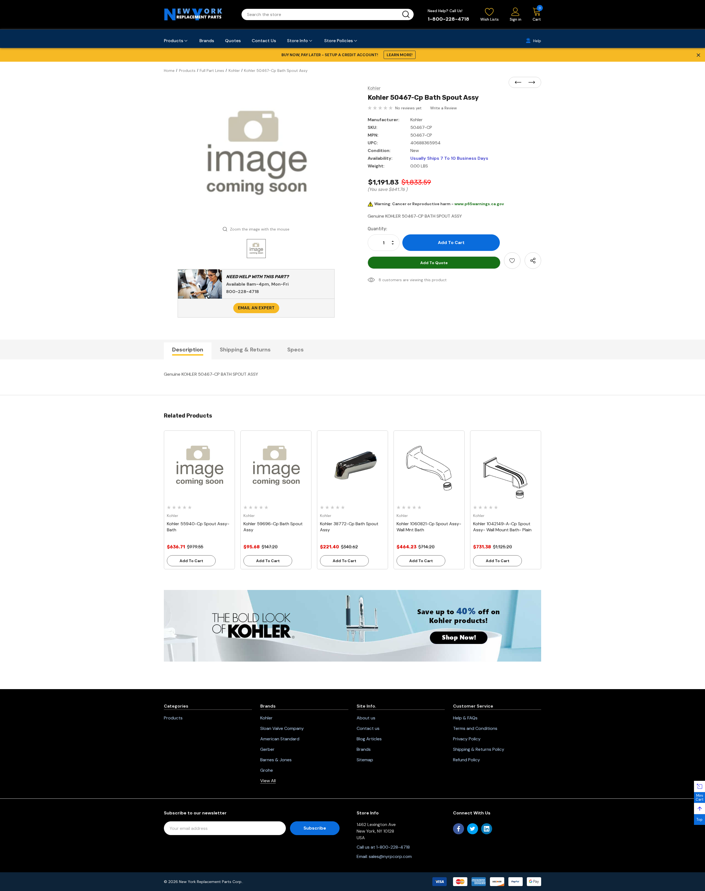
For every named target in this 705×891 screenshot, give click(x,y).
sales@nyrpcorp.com (390, 856)
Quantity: (377, 228)
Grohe (266, 770)
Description (187, 349)
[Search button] (405, 14)
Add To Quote (434, 262)
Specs (295, 349)
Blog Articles (369, 739)
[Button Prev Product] (519, 82)
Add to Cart (191, 560)
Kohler (266, 718)
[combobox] (321, 14)
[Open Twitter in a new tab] (472, 828)
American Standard (279, 739)
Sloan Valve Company (282, 728)
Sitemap (365, 760)
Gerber (267, 749)
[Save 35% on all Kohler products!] (352, 625)
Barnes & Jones (276, 760)
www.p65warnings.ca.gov (479, 203)
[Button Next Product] (530, 82)
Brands (364, 749)
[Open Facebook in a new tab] (458, 828)
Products (173, 718)
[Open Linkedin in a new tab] (486, 828)
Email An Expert (256, 308)
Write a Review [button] (443, 107)
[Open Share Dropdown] (533, 260)
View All (268, 781)
